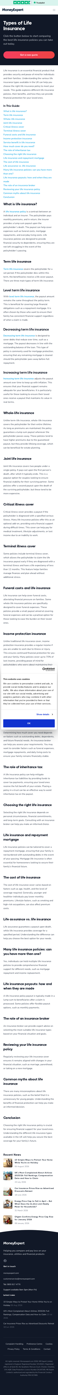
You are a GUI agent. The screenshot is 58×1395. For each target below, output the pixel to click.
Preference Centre (34, 1344)
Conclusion (8, 197)
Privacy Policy (14, 1349)
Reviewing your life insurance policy (21, 189)
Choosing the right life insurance (19, 154)
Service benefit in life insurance (19, 142)
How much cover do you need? (18, 146)
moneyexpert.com (11, 1273)
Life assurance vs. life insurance (19, 165)
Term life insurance (13, 115)
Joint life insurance (12, 122)
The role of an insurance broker (19, 185)
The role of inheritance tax (16, 150)
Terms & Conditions (31, 1349)
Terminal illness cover (14, 130)
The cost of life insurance (16, 162)
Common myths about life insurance (21, 193)
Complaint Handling (14, 1344)
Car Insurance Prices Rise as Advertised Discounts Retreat (28, 1323)
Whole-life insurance (14, 119)
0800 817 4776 (13, 1284)
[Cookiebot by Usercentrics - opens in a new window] (42, 669)
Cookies (49, 1344)
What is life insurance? (15, 111)
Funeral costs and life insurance (19, 134)
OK (29, 723)
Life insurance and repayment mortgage (23, 158)
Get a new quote (29, 55)
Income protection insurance (17, 138)
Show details (42, 714)
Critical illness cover (13, 126)
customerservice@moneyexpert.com (19, 1278)
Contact (47, 1349)
